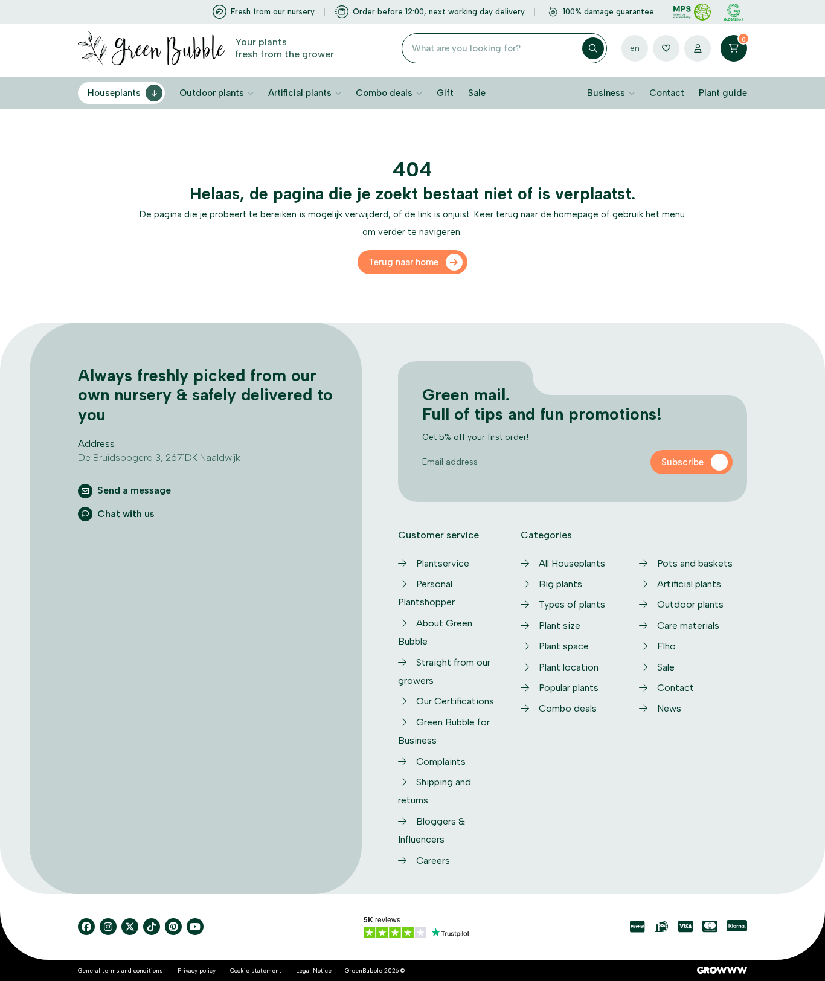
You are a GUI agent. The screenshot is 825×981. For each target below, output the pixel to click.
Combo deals (384, 93)
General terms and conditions (120, 970)
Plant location (569, 667)
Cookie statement (255, 970)
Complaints (441, 761)
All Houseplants (572, 563)
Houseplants (114, 93)
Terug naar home (403, 262)
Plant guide (723, 93)
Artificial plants (300, 93)
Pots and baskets (695, 563)
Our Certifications (455, 701)
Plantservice (442, 563)
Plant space (564, 646)
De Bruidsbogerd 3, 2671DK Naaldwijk (159, 457)
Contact (666, 93)
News (669, 708)
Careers (433, 860)
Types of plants (572, 604)
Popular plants (569, 687)
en (635, 48)
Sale (477, 93)
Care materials (688, 625)
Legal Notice (314, 970)
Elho (666, 646)
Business (606, 93)
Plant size (559, 625)
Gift (445, 93)
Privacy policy (197, 970)
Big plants (560, 584)
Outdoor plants (211, 93)
